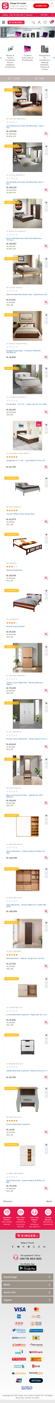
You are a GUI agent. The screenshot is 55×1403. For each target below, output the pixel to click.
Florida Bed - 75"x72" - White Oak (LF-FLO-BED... (27, 404)
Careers (29, 15)
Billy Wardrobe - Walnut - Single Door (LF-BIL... (25, 958)
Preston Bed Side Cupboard (18, 1124)
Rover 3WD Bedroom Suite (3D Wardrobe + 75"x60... (24, 239)
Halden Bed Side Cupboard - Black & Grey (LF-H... (27, 1071)
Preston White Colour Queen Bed (20, 514)
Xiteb (37, 1398)
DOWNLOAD (41, 6)
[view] (46, 97)
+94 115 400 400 (16, 15)
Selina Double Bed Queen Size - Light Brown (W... (27, 294)
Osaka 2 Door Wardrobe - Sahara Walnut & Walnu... (24, 683)
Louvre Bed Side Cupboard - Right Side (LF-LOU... (27, 1014)
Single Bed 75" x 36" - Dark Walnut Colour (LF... (26, 460)
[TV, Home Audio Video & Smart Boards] (27, 53)
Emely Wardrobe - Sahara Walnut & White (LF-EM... (25, 1181)
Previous (8, 1201)
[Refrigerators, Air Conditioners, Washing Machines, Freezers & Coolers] (45, 58)
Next (48, 1201)
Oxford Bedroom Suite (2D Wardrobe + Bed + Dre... (25, 127)
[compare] (46, 93)
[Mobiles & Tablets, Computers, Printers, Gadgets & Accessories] (10, 57)
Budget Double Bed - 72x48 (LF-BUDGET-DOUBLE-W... (23, 351)
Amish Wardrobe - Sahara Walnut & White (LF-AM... (26, 852)
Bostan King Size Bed (15, 626)
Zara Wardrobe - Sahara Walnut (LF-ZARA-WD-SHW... (26, 906)
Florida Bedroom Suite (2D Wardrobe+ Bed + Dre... (25, 183)
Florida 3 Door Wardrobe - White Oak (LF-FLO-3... (27, 739)
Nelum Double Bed (14, 570)
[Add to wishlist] (46, 90)
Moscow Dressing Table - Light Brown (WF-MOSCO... (24, 796)
